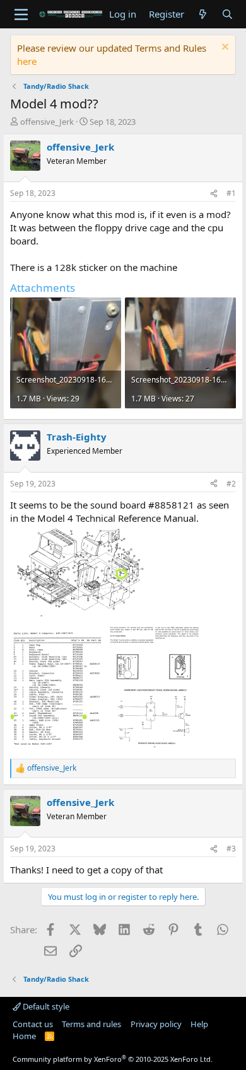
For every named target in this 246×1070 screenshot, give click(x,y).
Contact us (33, 1024)
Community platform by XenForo (113, 1059)
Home (24, 1036)
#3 (231, 848)
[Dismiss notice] (223, 48)
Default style (45, 1006)
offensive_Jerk (47, 121)
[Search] (227, 14)
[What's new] (202, 14)
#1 (231, 193)
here (27, 61)
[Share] (214, 194)
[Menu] (21, 14)
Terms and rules (91, 1024)
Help (199, 1024)
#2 (231, 483)
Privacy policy (156, 1024)
